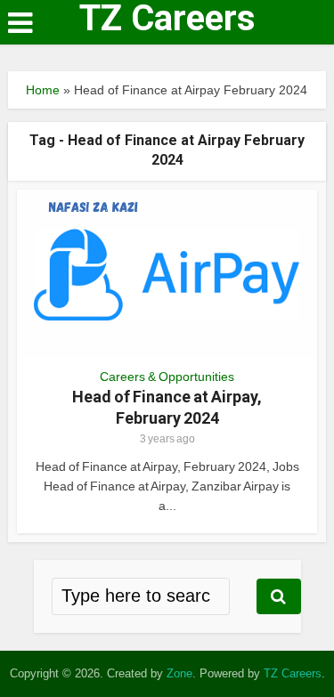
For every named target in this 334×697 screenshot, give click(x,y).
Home (43, 90)
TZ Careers (167, 19)
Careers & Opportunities (167, 376)
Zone (179, 673)
